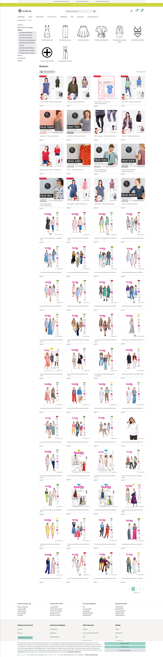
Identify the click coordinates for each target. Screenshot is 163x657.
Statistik (32, 654)
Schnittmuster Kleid (25, 32)
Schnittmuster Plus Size (26, 50)
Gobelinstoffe (119, 615)
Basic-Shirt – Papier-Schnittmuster (131, 101)
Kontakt (85, 629)
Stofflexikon (53, 629)
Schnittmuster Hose (25, 35)
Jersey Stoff (54, 607)
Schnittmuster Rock (25, 37)
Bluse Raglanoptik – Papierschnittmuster (46, 204)
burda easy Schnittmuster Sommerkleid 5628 (51, 340)
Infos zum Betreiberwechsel (91, 633)
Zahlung (20, 633)
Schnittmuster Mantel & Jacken (26, 44)
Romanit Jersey (55, 615)
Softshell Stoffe (88, 613)
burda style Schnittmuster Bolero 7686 (78, 475)
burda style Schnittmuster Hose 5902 (132, 578)
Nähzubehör (40, 17)
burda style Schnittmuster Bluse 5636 (50, 408)
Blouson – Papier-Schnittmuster (131, 136)
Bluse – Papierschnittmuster (75, 169)
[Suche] (94, 11)
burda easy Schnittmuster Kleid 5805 (77, 306)
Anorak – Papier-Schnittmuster (76, 101)
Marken (20, 60)
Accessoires (22, 58)
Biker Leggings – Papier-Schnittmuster (105, 136)
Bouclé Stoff (119, 609)
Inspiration (80, 17)
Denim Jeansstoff (56, 609)
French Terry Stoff (56, 611)
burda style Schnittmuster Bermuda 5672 (77, 375)
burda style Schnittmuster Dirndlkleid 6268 (132, 510)
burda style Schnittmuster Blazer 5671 (132, 374)
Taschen (20, 25)
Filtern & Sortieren (49, 71)
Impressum (21, 651)
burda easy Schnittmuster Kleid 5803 (132, 272)
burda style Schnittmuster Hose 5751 (132, 544)
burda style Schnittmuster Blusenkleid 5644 (51, 476)
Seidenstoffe (119, 613)
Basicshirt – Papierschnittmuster (49, 136)
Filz (84, 607)
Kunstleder (86, 611)
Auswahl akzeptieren (125, 650)
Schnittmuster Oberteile (27, 40)
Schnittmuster (52, 17)
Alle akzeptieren (125, 643)
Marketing (41, 654)
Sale (72, 17)
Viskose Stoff (22, 611)
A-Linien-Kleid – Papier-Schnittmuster (51, 101)
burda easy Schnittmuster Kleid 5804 (50, 306)
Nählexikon (53, 633)
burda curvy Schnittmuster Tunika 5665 (105, 238)
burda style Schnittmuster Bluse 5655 (77, 408)
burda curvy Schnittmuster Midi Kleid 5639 (77, 239)
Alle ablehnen (125, 647)
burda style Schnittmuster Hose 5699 (105, 544)
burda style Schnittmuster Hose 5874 (105, 578)
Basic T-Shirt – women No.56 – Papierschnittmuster (103, 102)
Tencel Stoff (119, 607)
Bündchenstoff (55, 613)
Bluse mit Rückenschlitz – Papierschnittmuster (129, 170)
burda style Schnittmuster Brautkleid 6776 (105, 476)
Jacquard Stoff (120, 611)
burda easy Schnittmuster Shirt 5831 (132, 306)
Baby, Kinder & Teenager (25, 27)
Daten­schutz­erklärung (73, 651)
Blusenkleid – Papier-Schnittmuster (77, 204)
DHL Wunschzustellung (67, 654)
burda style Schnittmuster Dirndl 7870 (78, 510)
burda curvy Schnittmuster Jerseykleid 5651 (51, 239)
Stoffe (30, 17)
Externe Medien (52, 654)
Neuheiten (21, 17)
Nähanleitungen (54, 637)
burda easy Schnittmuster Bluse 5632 (50, 272)
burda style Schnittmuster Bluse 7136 (132, 442)
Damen (20, 30)
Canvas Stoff (87, 609)
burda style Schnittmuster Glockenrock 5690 (78, 545)
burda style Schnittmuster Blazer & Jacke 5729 (104, 375)
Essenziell (23, 654)
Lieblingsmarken (92, 17)
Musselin (20, 615)
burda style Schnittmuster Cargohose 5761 (51, 510)
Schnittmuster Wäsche (26, 48)
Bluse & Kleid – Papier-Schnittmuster (50, 169)
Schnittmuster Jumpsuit (27, 53)
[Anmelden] (131, 11)
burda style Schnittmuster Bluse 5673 (132, 408)
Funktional (81, 654)
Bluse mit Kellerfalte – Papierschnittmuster (101, 170)
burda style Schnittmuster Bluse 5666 (105, 408)
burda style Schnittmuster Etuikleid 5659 (50, 545)
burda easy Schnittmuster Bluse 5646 (77, 272)
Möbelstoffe (87, 615)
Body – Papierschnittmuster (130, 204)
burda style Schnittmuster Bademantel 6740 (51, 375)
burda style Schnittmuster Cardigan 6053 (132, 476)
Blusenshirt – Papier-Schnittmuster (104, 204)
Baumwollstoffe (23, 607)
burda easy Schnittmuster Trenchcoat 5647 (78, 340)
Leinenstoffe (22, 609)
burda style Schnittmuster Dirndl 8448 (105, 510)
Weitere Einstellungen (91, 654)
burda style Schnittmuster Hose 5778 (50, 578)
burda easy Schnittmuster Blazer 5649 (132, 238)
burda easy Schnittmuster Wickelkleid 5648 (105, 340)
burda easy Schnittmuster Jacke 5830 (105, 272)
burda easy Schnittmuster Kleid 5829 (105, 306)
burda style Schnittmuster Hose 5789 (77, 578)
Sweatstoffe (22, 613)
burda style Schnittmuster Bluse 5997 (77, 442)
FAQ (84, 637)
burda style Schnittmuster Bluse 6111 (105, 442)
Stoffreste (63, 17)
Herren (20, 55)
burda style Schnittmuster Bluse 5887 (50, 442)
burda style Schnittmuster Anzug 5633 (132, 339)
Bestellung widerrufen (25, 637)
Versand (20, 629)
